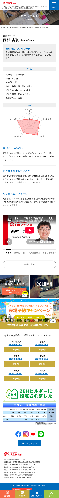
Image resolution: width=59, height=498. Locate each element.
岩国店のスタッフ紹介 (30, 27)
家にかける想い (29, 443)
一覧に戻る (29, 264)
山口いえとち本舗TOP (10, 27)
